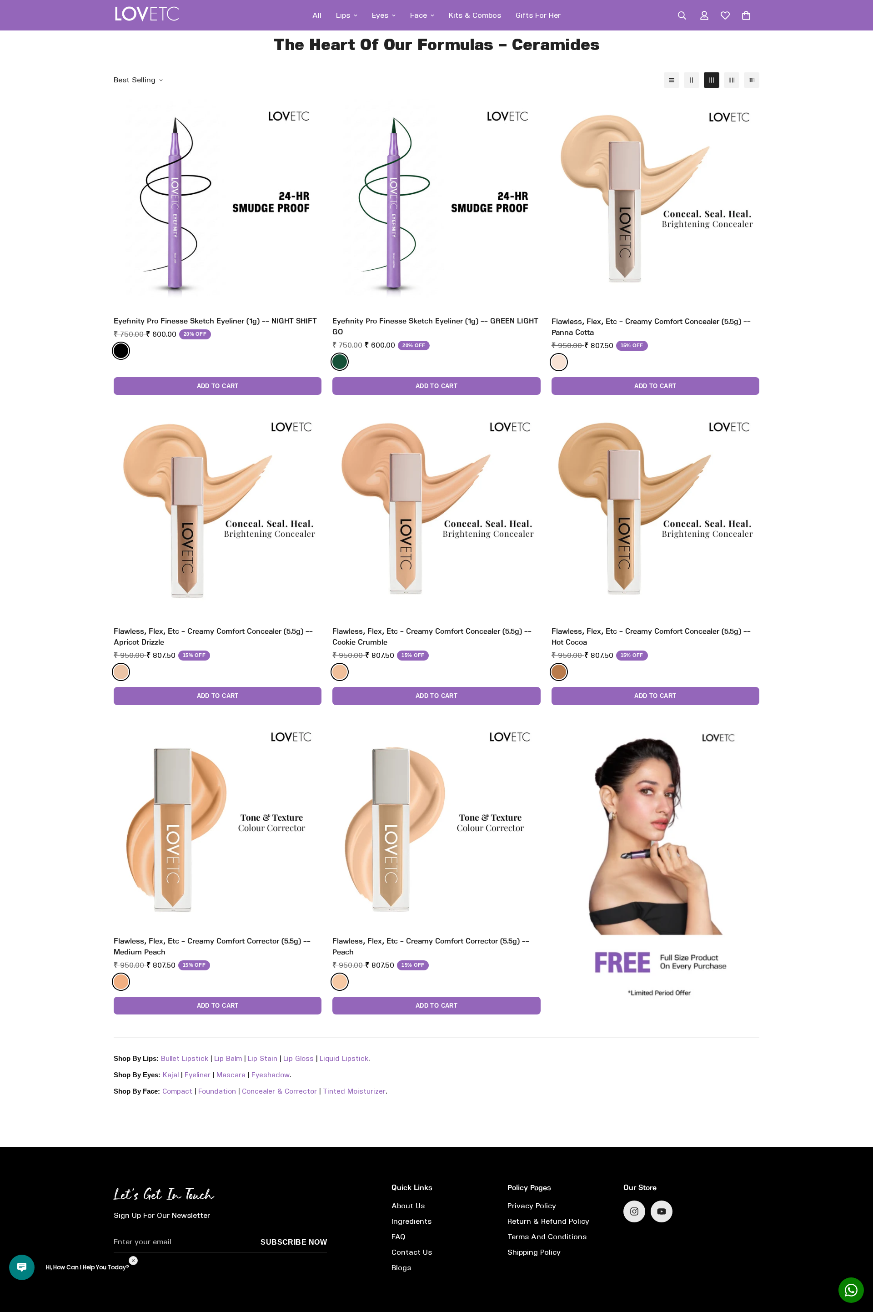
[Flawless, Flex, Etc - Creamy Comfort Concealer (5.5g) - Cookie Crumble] (436, 513)
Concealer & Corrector (279, 1091)
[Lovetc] (147, 15)
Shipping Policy (534, 1252)
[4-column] (731, 80)
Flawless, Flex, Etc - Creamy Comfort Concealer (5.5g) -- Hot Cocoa (651, 636)
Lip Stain (262, 1059)
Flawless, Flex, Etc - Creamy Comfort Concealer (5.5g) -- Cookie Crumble (432, 636)
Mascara (231, 1075)
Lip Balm (228, 1059)
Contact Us (411, 1252)
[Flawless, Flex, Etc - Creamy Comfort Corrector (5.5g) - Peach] (436, 823)
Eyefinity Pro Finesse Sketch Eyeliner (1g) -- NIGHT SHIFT (215, 321)
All (316, 15)
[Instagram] (634, 1211)
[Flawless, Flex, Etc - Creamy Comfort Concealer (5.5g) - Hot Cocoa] (655, 513)
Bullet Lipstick (184, 1059)
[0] (746, 15)
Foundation (217, 1091)
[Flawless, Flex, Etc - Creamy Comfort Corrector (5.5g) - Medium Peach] (217, 823)
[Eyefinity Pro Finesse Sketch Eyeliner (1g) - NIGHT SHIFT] (217, 203)
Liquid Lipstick (344, 1059)
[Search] (682, 15)
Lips (343, 15)
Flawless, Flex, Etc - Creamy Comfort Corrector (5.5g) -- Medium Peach (212, 946)
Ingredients (411, 1221)
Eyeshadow (270, 1075)
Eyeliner (198, 1075)
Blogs (401, 1267)
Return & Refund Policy (548, 1221)
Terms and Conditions (547, 1236)
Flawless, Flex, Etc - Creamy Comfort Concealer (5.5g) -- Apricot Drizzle (213, 636)
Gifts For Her (538, 15)
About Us (408, 1205)
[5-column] (751, 80)
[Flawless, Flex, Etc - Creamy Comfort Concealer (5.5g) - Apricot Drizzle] (217, 513)
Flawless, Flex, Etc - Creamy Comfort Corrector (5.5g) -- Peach (430, 946)
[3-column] (711, 80)
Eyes (380, 15)
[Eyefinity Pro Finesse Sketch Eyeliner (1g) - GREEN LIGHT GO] (436, 203)
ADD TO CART (218, 386)
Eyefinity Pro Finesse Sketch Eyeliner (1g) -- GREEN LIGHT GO (435, 326)
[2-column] (691, 80)
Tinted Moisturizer (354, 1091)
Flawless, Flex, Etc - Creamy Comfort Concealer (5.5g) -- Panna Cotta (651, 327)
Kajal (171, 1075)
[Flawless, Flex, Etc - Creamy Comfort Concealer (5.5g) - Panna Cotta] (655, 203)
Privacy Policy (531, 1205)
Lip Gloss (298, 1059)
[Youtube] (661, 1211)
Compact (177, 1091)
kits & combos (475, 15)
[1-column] (671, 80)
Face (418, 15)
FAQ (398, 1236)
